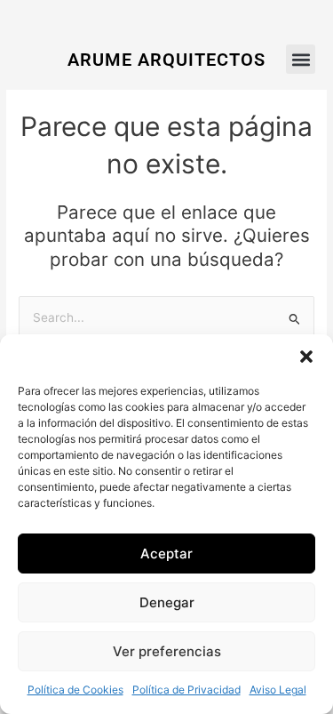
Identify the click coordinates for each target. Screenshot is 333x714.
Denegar (166, 602)
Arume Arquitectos (166, 59)
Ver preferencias (167, 651)
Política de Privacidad (186, 689)
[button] (306, 356)
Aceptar (166, 553)
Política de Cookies (75, 689)
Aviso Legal (278, 689)
